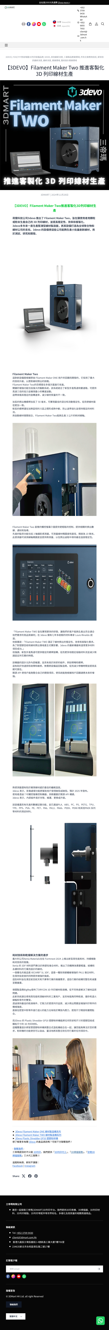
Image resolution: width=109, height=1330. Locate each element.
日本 (59, 26)
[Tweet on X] (23, 1176)
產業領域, (56, 60)
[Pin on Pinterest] (36, 1176)
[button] (90, 24)
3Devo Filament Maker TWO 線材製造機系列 (38, 1135)
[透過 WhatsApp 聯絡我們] (100, 1321)
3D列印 (37, 1152)
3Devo (32, 1141)
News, (48, 56)
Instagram (30, 1165)
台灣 (59, 22)
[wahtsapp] (24, 1276)
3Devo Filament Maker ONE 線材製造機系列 (38, 1131)
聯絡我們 (14, 1304)
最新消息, (47, 60)
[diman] (24, 24)
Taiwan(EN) (66, 22)
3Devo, (9, 56)
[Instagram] (34, 24)
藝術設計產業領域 (69, 60)
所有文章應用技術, (89, 56)
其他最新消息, (57, 56)
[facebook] (29, 24)
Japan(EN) (66, 26)
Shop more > (64, 2)
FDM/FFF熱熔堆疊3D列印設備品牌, (29, 56)
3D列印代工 (60, 1152)
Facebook (17, 1165)
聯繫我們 (19, 1148)
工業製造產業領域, (72, 56)
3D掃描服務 (77, 1152)
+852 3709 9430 (25, 1232)
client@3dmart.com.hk (24, 1237)
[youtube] (39, 24)
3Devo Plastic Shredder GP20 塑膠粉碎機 (36, 1138)
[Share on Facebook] (30, 1176)
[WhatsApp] (44, 24)
